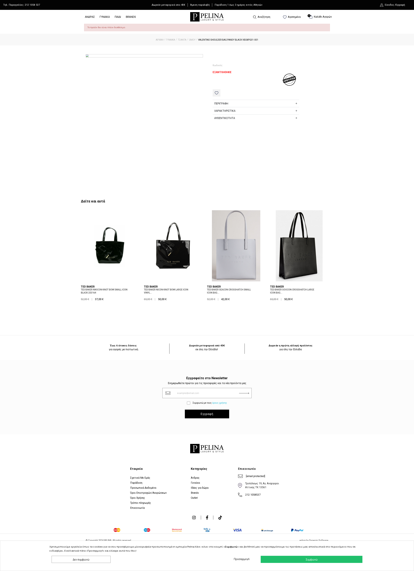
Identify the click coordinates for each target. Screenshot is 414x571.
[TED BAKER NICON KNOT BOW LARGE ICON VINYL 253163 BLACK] (173, 245)
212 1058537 (253, 494)
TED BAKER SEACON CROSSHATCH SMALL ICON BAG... (229, 291)
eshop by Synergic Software (314, 540)
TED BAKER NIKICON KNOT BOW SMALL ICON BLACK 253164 (104, 291)
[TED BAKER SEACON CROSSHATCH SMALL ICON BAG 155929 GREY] (236, 245)
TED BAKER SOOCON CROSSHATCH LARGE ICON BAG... (292, 291)
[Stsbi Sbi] (194, 518)
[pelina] (207, 16)
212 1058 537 (32, 4)
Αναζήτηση (263, 16)
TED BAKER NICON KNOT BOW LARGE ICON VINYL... (166, 291)
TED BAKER (88, 286)
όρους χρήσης (219, 403)
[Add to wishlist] (216, 93)
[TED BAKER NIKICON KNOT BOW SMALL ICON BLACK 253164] (110, 245)
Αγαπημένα (293, 16)
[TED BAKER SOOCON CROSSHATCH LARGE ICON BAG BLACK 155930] (299, 245)
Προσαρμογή (241, 559)
